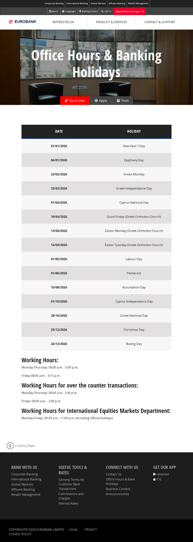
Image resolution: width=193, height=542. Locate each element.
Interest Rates (68, 503)
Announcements (117, 494)
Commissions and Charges (71, 496)
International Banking (77, 3)
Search (55, 11)
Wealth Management (138, 3)
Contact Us (113, 474)
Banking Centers (90, 11)
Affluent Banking (117, 3)
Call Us (108, 11)
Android (162, 474)
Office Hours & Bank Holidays (120, 481)
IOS (158, 479)
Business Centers (118, 489)
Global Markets (98, 3)
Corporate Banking (54, 3)
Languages (70, 11)
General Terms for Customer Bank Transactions (71, 484)
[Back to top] (186, 534)
